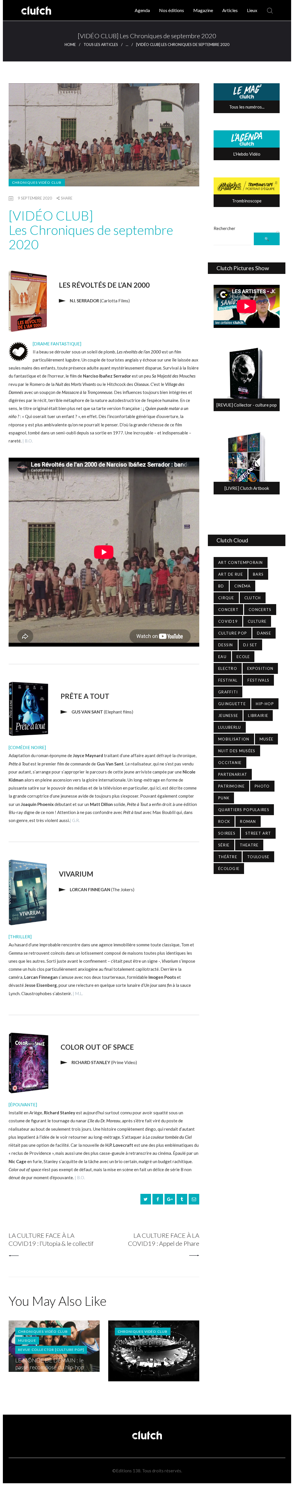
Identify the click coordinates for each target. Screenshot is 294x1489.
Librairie (258, 715)
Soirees (226, 833)
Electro (227, 668)
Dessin (225, 645)
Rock (224, 821)
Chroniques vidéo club (36, 182)
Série (224, 845)
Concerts (260, 609)
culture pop (232, 633)
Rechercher (224, 228)
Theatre (249, 845)
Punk (223, 798)
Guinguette (232, 703)
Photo (262, 786)
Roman (248, 821)
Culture (257, 621)
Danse (264, 633)
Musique (27, 1340)
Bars (258, 574)
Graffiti (228, 692)
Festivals (258, 680)
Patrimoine (231, 786)
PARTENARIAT (232, 774)
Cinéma (242, 586)
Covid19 (228, 621)
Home (70, 44)
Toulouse (258, 856)
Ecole (243, 656)
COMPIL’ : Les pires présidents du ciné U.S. (151, 1345)
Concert (228, 609)
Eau (222, 656)
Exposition (260, 668)
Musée (267, 739)
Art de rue (230, 574)
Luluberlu (229, 727)
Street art (258, 833)
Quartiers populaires (243, 809)
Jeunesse (228, 715)
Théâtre (227, 856)
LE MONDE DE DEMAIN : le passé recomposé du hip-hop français (49, 1367)
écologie (228, 868)
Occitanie (230, 762)
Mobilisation (233, 739)
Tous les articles (101, 44)
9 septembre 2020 (35, 198)
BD (221, 586)
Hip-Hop (265, 703)
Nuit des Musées (237, 751)
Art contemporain (240, 562)
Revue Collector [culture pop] (51, 1349)
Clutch (252, 597)
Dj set (250, 645)
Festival (227, 680)
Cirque (226, 597)
